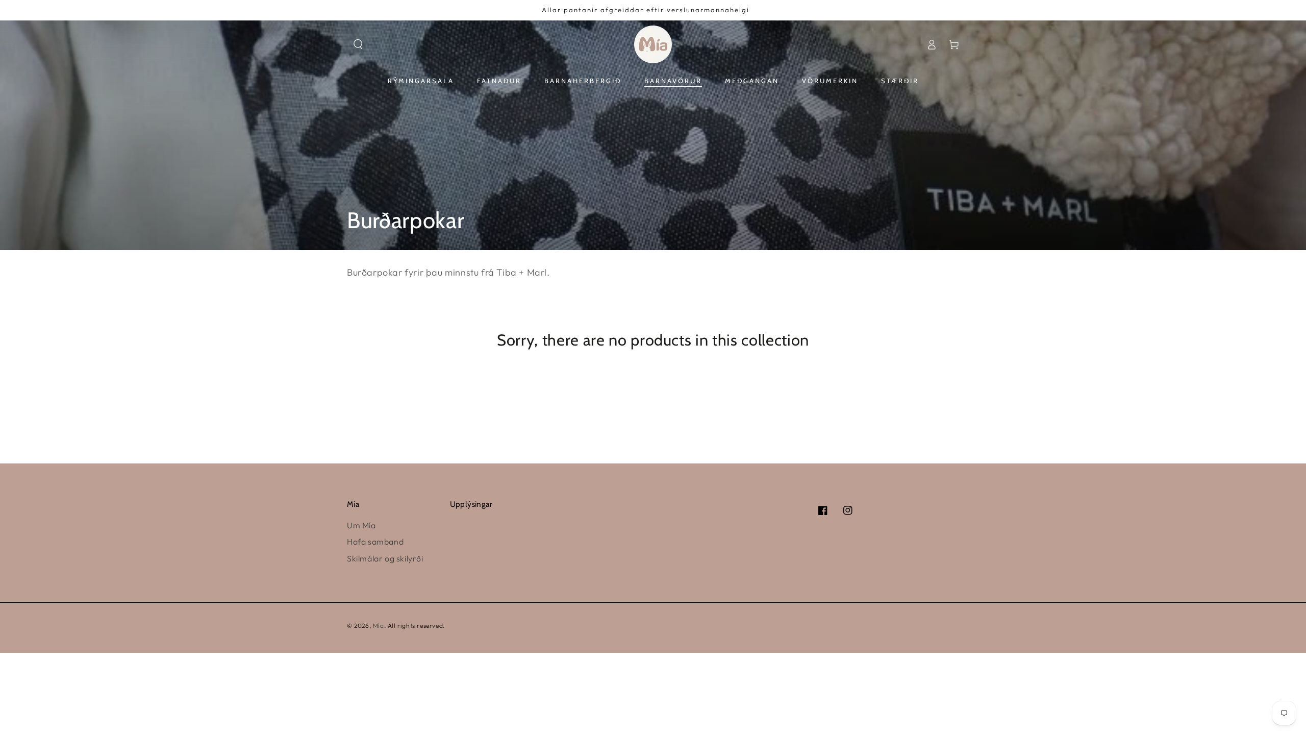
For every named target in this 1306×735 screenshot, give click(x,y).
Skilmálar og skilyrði (385, 558)
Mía (378, 625)
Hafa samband (375, 541)
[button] (358, 44)
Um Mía (361, 525)
